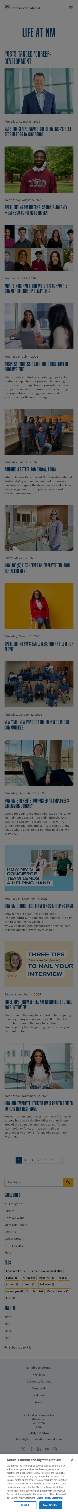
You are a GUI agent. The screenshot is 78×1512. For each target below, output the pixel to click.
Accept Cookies (51, 1505)
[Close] (72, 1460)
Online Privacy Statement (50, 1497)
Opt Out (25, 1505)
